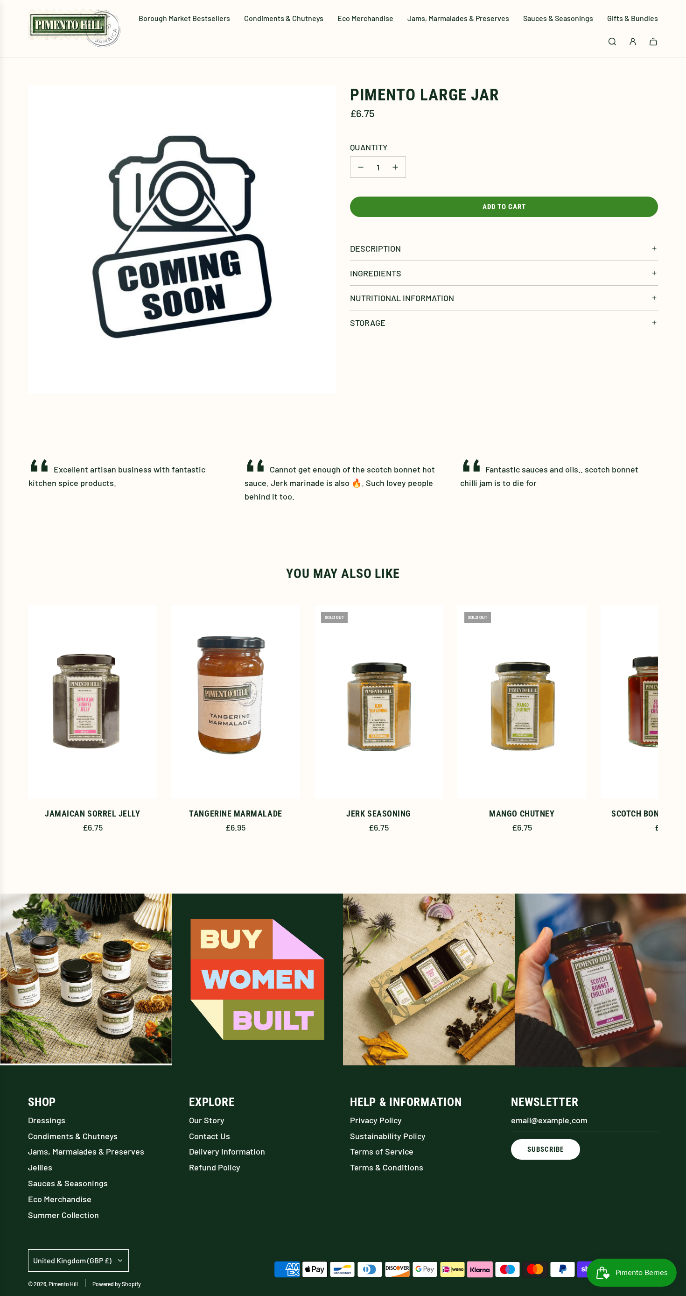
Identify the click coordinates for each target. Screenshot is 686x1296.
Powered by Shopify (116, 1284)
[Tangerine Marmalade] (236, 702)
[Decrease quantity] (360, 167)
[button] (45, 728)
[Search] (612, 41)
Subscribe (545, 1149)
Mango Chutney (521, 813)
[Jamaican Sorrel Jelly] (92, 702)
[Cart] (653, 41)
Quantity (369, 147)
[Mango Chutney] (522, 702)
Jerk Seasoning (378, 813)
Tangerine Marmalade (235, 813)
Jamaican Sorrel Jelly (92, 813)
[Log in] (633, 41)
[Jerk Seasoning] (378, 702)
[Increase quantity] (395, 167)
